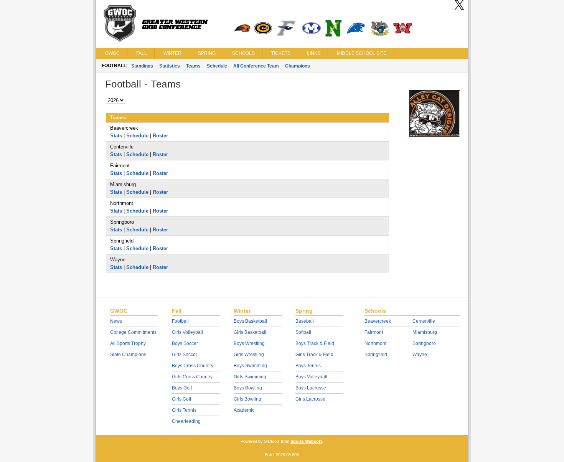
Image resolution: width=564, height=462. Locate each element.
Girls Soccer (184, 354)
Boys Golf (182, 388)
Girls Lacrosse (310, 399)
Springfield (375, 354)
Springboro (424, 343)
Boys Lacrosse (310, 388)
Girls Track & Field (314, 354)
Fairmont (373, 332)
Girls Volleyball (187, 332)
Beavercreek (377, 321)
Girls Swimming (250, 377)
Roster (160, 136)
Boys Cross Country (192, 365)
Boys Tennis (308, 365)
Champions (297, 66)
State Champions (128, 354)
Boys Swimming (250, 365)
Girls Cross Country (192, 377)
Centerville (423, 321)
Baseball (304, 321)
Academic (244, 410)
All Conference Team (256, 66)
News (116, 321)
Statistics (169, 66)
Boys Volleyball (311, 377)
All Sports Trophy (128, 343)
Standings (142, 66)
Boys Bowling (248, 388)
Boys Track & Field (314, 343)
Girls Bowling (247, 399)
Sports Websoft (306, 441)
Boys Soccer (185, 343)
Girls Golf (181, 399)
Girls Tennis (184, 410)
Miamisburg (424, 332)
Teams (193, 66)
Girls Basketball (250, 332)
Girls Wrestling (249, 354)
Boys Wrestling (249, 343)
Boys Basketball (250, 321)
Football (180, 321)
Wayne (419, 354)
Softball (303, 332)
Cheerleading (186, 421)
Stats (116, 136)
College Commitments (133, 332)
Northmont (375, 343)
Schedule (217, 66)
